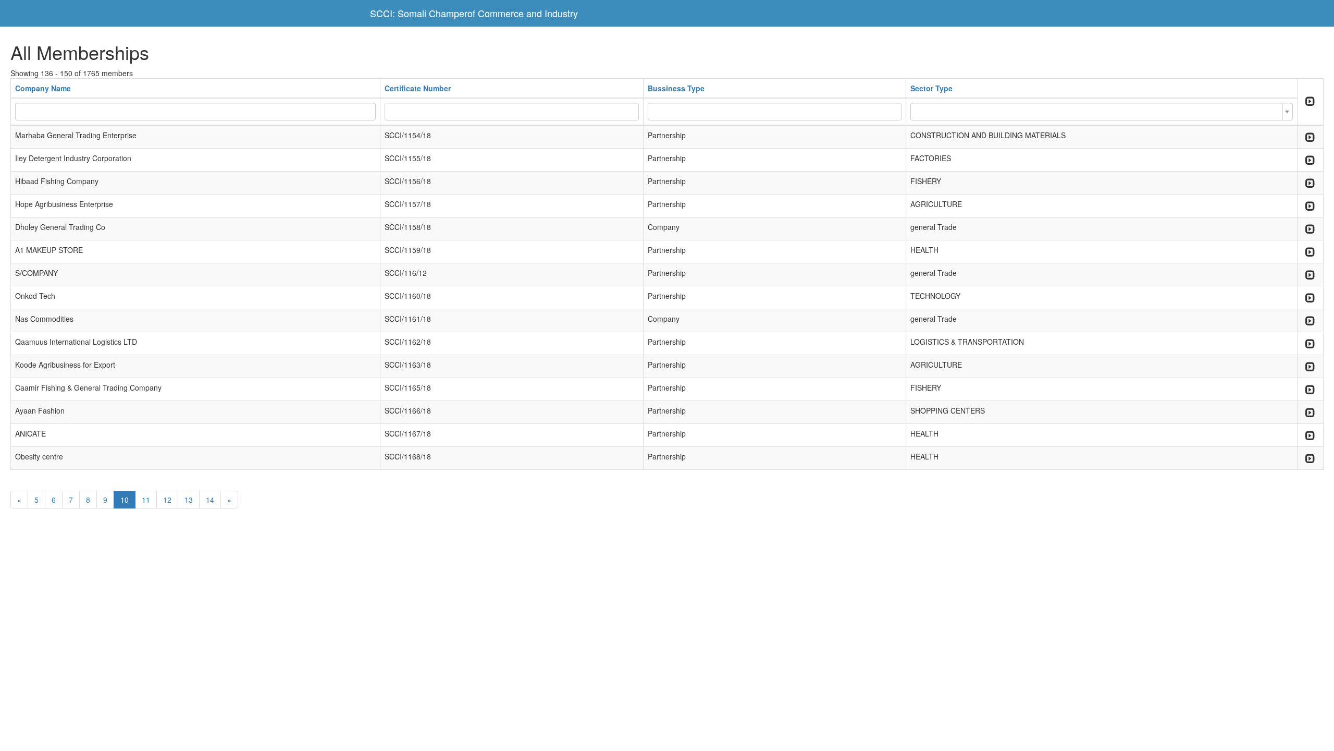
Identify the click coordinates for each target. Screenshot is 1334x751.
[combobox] (1101, 111)
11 (146, 499)
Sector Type (931, 88)
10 (124, 499)
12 (167, 499)
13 (188, 499)
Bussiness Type (676, 88)
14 (210, 499)
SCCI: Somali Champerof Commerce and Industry (474, 13)
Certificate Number (418, 88)
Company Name (43, 88)
